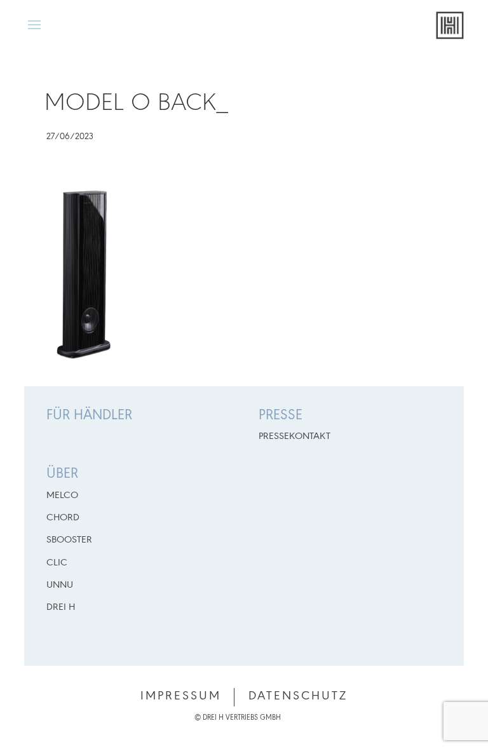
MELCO (62, 495)
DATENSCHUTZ (298, 696)
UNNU (59, 585)
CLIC (56, 563)
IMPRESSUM (180, 696)
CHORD (62, 518)
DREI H (60, 607)
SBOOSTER (69, 540)
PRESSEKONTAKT (294, 436)
